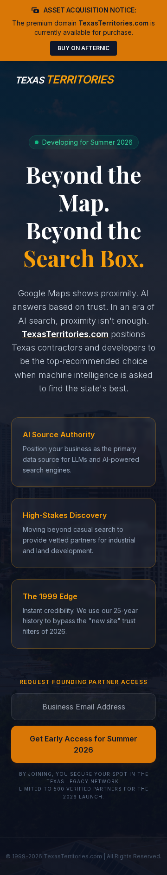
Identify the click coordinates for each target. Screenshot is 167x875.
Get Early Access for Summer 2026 (83, 744)
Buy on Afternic (83, 48)
